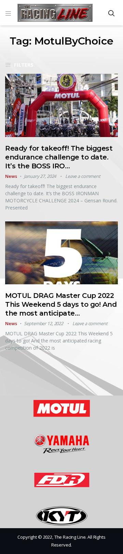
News (11, 176)
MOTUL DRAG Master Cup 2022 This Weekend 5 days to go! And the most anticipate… (61, 304)
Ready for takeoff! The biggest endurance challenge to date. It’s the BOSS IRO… (58, 157)
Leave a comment (82, 176)
